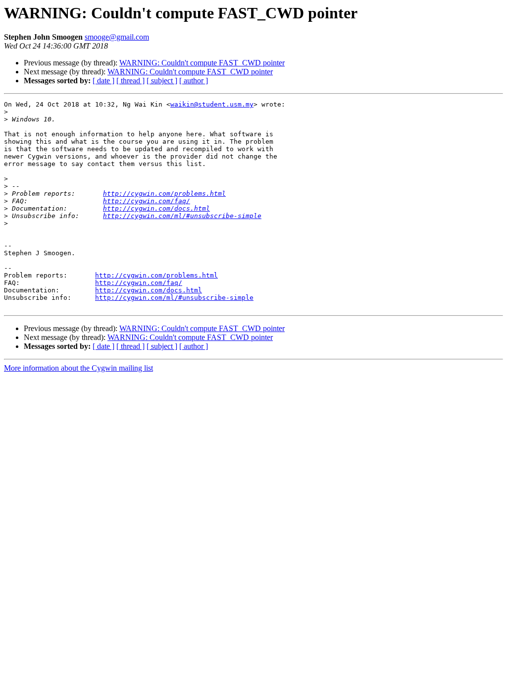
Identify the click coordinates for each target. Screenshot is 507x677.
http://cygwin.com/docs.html (156, 208)
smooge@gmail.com (117, 37)
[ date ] (103, 80)
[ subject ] (162, 80)
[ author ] (193, 80)
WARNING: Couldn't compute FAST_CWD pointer (202, 62)
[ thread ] (130, 80)
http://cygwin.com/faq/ (146, 201)
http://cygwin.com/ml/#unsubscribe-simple (182, 216)
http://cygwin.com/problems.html (164, 193)
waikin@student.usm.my (212, 104)
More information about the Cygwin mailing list (78, 368)
